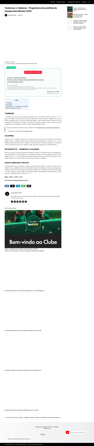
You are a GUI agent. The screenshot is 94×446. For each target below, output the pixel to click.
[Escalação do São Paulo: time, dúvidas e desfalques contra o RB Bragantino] (33, 271)
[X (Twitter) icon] (20, 202)
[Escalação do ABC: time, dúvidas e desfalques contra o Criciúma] (33, 390)
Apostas (84, 2)
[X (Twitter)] (12, 186)
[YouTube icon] (26, 202)
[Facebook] (7, 186)
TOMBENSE (8, 103)
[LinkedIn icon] (15, 202)
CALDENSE (8, 104)
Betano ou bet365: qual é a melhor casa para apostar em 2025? (21, 249)
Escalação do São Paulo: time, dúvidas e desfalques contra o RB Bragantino (24, 290)
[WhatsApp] (23, 186)
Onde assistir (71, 2)
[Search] (88, 2)
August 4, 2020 (28, 131)
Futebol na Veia (9, 417)
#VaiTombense (41, 127)
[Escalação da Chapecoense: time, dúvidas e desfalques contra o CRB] (33, 311)
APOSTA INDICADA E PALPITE (13, 108)
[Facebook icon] (12, 202)
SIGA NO (43, 434)
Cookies (56, 426)
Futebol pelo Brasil (18, 417)
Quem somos (39, 426)
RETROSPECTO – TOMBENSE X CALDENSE (16, 106)
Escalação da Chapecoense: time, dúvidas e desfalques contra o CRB (23, 330)
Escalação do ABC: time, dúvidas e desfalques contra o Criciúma (22, 410)
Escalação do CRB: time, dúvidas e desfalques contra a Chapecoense (23, 370)
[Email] (29, 186)
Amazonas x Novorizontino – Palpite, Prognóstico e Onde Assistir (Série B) (24, 251)
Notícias (53, 2)
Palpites (78, 2)
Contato (45, 426)
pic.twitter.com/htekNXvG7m (52, 127)
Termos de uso (47, 428)
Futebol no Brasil (60, 2)
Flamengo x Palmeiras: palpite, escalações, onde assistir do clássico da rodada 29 (80, 22)
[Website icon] (17, 202)
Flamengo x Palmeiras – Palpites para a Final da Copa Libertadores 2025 (80, 16)
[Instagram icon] (23, 202)
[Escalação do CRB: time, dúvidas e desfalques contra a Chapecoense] (33, 350)
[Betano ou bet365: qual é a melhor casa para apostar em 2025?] (33, 229)
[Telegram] (18, 186)
